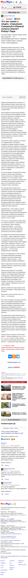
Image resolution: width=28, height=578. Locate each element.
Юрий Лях (4, 443)
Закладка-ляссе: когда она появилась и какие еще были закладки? (19, 388)
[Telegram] (19, 19)
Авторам (11, 565)
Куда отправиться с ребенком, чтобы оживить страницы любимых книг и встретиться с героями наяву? (19, 397)
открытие (7, 345)
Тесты (2, 567)
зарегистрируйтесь (6, 433)
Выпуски (3, 560)
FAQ (10, 563)
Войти (20, 2)
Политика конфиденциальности (8, 536)
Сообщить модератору (15, 445)
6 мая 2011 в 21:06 (5, 471)
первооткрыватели (7, 347)
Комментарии (4, 570)
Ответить (7, 465)
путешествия (10, 349)
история (16, 349)
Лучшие (16, 428)
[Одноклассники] (17, 19)
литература (17, 347)
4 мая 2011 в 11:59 (5, 485)
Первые (11, 428)
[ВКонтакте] (15, 19)
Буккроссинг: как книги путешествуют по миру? (19, 413)
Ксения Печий (8, 482)
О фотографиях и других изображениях (10, 540)
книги (22, 347)
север (12, 345)
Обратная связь (22, 564)
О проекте (11, 560)
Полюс (3, 349)
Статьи (2, 565)
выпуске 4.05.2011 (18, 378)
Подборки (3, 563)
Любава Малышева (9, 468)
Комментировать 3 (14, 362)
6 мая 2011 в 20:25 (5, 445)
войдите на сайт (18, 433)
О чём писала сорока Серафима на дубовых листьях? (19, 405)
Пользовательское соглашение (8, 537)
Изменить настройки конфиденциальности (11, 556)
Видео (2, 574)
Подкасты (3, 572)
